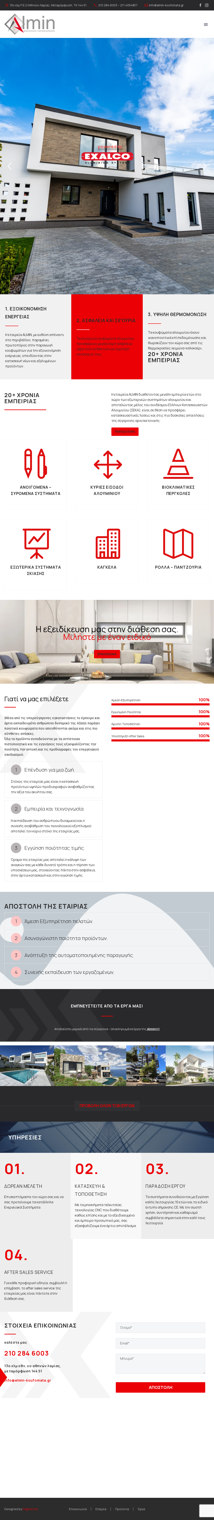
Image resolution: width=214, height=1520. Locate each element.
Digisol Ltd (30, 1509)
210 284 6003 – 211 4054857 (118, 5)
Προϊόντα (122, 1509)
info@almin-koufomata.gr (166, 5)
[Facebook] (200, 5)
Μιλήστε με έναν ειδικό (107, 636)
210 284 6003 (26, 1353)
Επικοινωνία (78, 1509)
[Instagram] (207, 5)
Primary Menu (206, 24)
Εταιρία (101, 1509)
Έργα (141, 1509)
